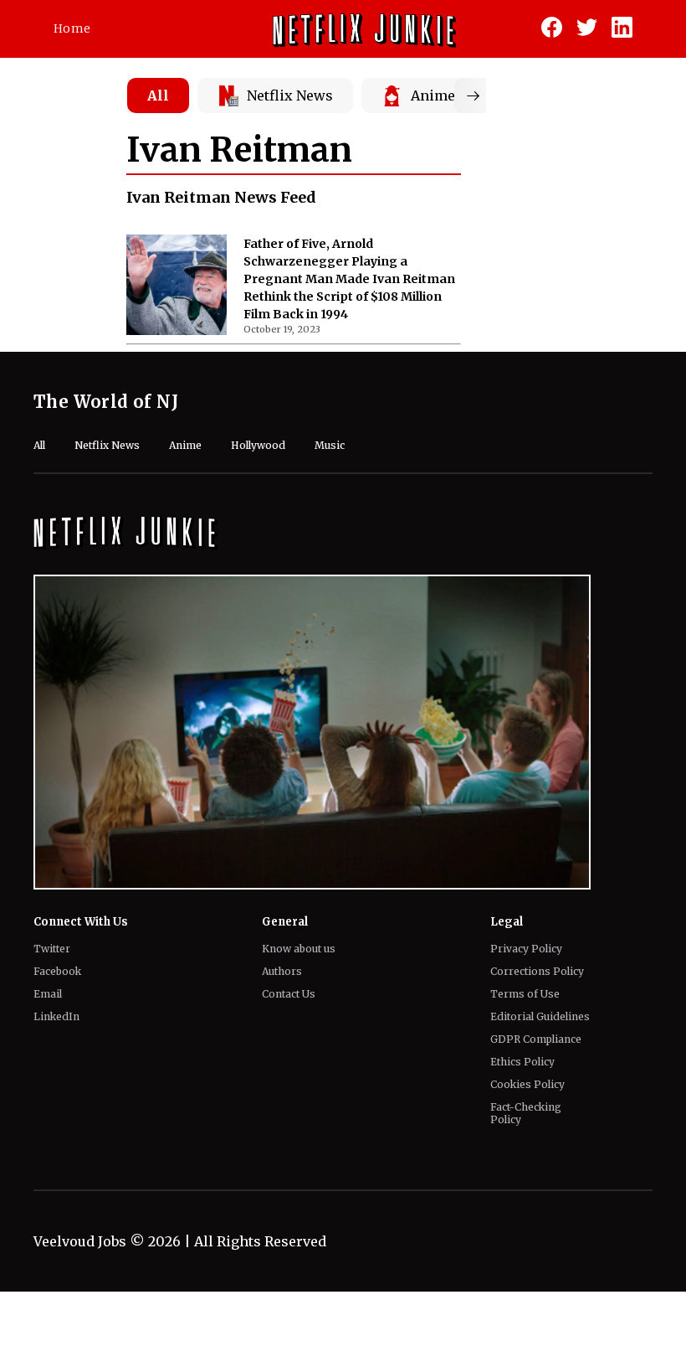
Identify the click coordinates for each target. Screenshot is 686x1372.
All (158, 95)
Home (72, 28)
